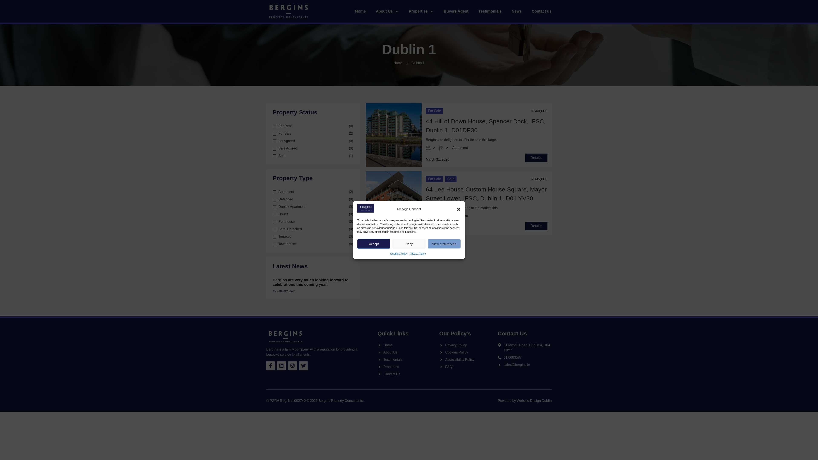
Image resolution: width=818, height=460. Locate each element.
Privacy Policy (418, 253)
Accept (374, 244)
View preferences (444, 244)
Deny (409, 244)
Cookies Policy (399, 253)
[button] (459, 209)
